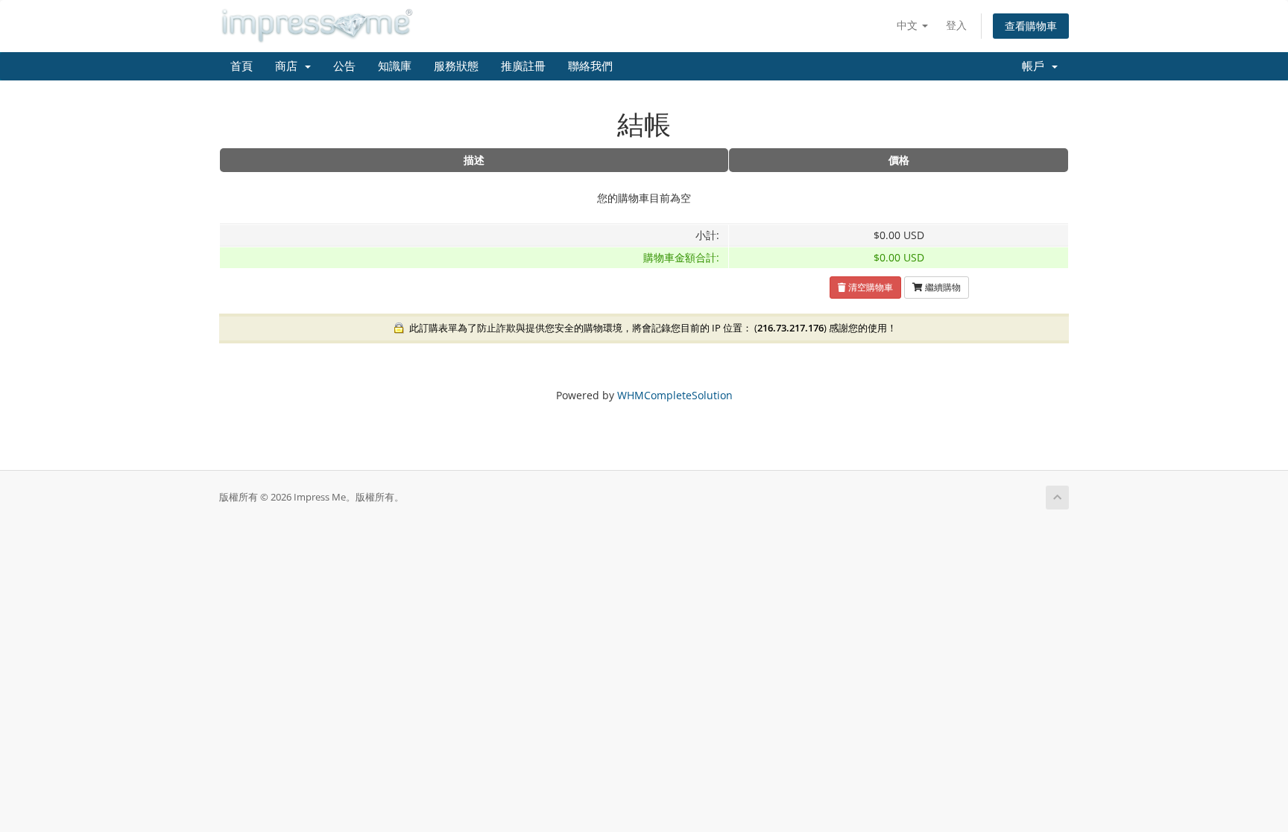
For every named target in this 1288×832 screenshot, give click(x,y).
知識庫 (394, 66)
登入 (956, 25)
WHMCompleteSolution (675, 395)
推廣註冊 (523, 66)
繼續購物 (942, 287)
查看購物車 (1031, 26)
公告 (344, 66)
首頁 (241, 66)
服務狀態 (456, 66)
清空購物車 (869, 287)
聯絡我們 (590, 66)
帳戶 (1036, 66)
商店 (289, 66)
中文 (909, 25)
